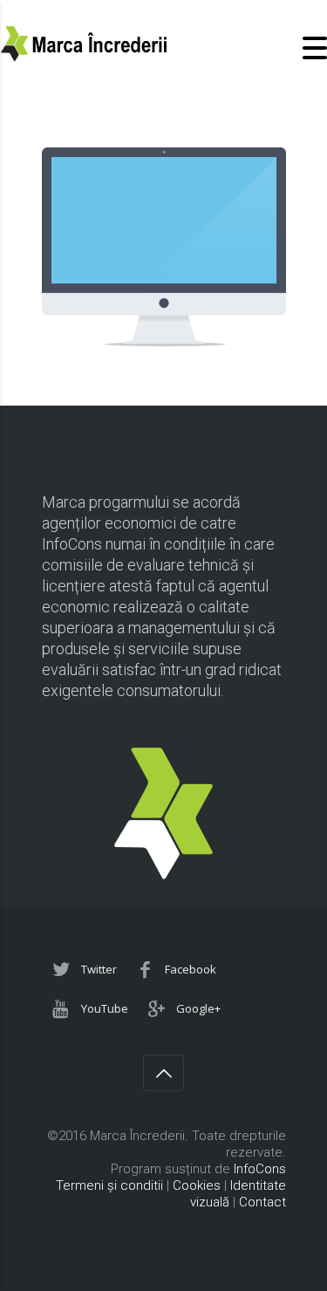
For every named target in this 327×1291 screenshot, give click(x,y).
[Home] (87, 56)
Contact (262, 1202)
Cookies (197, 1185)
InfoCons (260, 1169)
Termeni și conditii (109, 1185)
